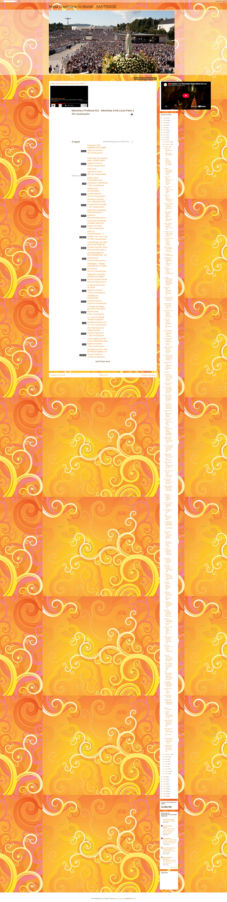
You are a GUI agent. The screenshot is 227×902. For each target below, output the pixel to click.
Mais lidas (167, 372)
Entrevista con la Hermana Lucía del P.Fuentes (168, 249)
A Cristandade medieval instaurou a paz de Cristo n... (168, 341)
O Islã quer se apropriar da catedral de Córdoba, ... (168, 358)
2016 (164, 776)
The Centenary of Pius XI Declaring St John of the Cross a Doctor (169, 862)
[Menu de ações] (132, 145)
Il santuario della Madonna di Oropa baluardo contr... (168, 180)
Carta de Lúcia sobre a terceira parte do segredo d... (168, 313)
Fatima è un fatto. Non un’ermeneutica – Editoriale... (168, 457)
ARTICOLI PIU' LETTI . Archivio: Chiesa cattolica (168, 241)
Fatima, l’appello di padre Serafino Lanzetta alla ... (168, 271)
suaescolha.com (54, 101)
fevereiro (167, 771)
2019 (164, 135)
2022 (164, 127)
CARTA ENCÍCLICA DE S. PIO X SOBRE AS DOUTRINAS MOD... (168, 281)
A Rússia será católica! (168, 383)
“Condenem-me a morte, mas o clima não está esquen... (168, 377)
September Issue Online (169, 821)
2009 (164, 793)
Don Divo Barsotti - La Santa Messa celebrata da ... (168, 649)
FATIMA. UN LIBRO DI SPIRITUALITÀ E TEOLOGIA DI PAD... (168, 261)
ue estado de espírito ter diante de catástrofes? (168, 406)
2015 (164, 779)
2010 (164, 791)
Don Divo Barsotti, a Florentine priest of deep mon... (168, 613)
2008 (164, 796)
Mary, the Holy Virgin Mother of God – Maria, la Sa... (168, 630)
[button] (132, 142)
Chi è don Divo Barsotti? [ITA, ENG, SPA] (168, 505)
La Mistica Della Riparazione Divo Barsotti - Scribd (168, 714)
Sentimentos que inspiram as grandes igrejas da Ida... (168, 366)
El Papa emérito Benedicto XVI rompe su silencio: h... (168, 162)
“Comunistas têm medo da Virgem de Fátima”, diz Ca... (168, 398)
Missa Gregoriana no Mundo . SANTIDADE (83, 7)
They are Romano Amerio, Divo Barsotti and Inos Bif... (168, 658)
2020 (164, 132)
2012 (164, 786)
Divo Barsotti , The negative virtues (168, 691)
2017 (164, 139)
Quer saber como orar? (58, 98)
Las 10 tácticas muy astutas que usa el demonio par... (168, 448)
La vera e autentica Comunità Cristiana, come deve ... (168, 552)
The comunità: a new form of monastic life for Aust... (168, 666)
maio (166, 764)
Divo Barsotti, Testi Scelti (168, 696)
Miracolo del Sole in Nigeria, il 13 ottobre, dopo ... (168, 189)
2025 (164, 120)
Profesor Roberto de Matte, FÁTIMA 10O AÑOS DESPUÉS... (168, 431)
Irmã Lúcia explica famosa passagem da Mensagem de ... (168, 323)
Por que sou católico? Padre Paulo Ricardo (168, 481)
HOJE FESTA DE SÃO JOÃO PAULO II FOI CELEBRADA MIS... (168, 216)
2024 (164, 122)
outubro (167, 146)
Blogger (133, 898)
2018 (164, 137)
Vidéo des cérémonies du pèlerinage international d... (168, 152)
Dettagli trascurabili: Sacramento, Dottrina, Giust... (168, 171)
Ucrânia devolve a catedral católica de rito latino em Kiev (169, 851)
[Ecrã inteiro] (85, 105)
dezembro (168, 142)
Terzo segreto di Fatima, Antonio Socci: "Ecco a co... (168, 226)
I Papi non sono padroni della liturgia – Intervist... (168, 198)
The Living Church (168, 819)
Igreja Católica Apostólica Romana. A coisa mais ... (168, 489)
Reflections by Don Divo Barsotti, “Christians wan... (168, 640)
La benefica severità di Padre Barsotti (167, 544)
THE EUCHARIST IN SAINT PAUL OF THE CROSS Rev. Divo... (168, 675)
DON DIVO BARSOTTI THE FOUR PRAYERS (168, 684)
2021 (164, 130)
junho (166, 761)
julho (166, 759)
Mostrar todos (174, 867)
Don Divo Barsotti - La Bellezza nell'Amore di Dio (168, 497)
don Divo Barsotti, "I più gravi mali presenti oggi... (168, 568)
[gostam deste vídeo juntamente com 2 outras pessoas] (131, 114)
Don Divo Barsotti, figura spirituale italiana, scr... (167, 585)
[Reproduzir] (53, 105)
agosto (167, 756)
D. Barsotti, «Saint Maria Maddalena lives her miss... (168, 605)
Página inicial (103, 375)
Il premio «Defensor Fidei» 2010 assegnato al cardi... (168, 576)
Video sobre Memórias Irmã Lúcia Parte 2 (167, 306)
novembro (168, 144)
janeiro (167, 773)
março (166, 769)
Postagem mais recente (57, 375)
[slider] (64, 105)
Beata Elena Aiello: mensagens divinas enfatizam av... (168, 535)
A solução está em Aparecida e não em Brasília (168, 413)
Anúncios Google (84, 100)
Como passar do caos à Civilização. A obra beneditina (168, 333)
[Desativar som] (60, 105)
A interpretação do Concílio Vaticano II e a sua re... (168, 741)
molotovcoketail (119, 898)
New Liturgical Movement (167, 858)
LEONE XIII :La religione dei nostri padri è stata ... (168, 234)
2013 (164, 784)
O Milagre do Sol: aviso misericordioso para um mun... (168, 440)
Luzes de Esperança (169, 848)
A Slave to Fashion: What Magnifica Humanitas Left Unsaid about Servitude (169, 841)
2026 (164, 118)
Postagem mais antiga (148, 375)
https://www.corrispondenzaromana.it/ (168, 299)
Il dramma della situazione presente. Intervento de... (167, 291)
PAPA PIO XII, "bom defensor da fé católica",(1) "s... (168, 465)
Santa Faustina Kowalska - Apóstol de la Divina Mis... (168, 723)
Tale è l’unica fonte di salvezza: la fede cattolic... (168, 422)
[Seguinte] (57, 105)
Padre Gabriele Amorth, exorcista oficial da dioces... (168, 350)
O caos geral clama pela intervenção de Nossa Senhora (168, 390)
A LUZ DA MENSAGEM (168, 254)
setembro (167, 754)
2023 (164, 125)
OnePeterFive (167, 838)
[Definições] (82, 105)
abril (166, 766)
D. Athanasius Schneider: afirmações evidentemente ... (168, 748)
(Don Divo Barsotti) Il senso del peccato (167, 561)
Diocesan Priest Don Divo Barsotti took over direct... (168, 621)
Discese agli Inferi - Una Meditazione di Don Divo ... (168, 702)
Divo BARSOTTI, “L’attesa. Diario (168, 517)
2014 (164, 781)
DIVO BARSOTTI (168, 708)
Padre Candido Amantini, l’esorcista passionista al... (168, 206)
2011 (164, 789)
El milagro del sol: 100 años (168, 511)
